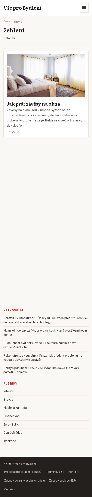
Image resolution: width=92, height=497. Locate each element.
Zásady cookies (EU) (62, 480)
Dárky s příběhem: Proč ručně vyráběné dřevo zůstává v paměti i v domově (41, 370)
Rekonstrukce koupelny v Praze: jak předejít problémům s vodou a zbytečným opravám (42, 358)
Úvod (6, 22)
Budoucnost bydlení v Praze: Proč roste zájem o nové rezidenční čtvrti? (39, 345)
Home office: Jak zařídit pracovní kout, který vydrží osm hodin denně (45, 332)
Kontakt (73, 471)
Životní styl (11, 424)
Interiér (8, 391)
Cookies (9, 489)
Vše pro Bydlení (22, 7)
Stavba (8, 399)
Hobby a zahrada (15, 407)
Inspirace (9, 441)
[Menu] (84, 8)
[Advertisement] (46, 156)
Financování (11, 416)
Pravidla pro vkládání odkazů (23, 471)
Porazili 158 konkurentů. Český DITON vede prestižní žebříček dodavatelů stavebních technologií (46, 320)
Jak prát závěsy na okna (33, 103)
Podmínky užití (55, 471)
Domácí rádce (12, 432)
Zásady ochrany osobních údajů (24, 480)
